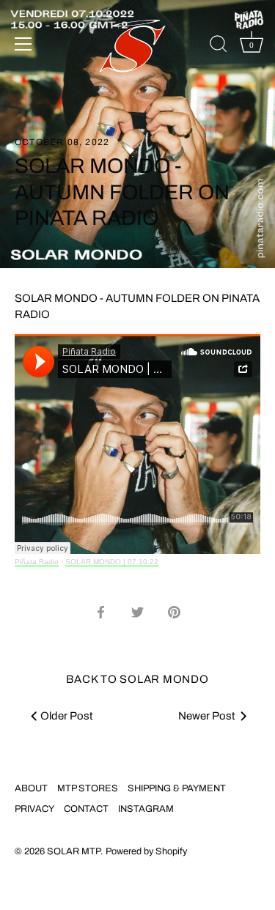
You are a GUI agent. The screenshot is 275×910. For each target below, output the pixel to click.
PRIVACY (34, 809)
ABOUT (31, 788)
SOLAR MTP (73, 851)
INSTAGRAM (146, 809)
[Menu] (23, 44)
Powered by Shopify (146, 851)
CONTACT (86, 809)
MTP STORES (87, 788)
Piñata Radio (37, 562)
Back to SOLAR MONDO (137, 679)
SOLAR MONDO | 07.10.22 (111, 562)
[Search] (218, 46)
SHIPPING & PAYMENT (177, 788)
